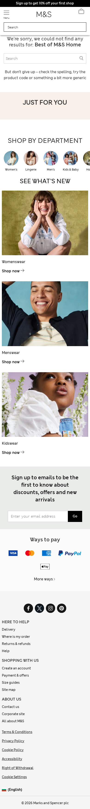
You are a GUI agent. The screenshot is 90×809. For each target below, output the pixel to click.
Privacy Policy (13, 741)
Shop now (11, 271)
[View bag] (81, 12)
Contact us (10, 707)
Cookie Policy (13, 750)
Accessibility (12, 759)
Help (5, 651)
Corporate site (13, 714)
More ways (43, 579)
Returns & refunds (16, 644)
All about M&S (13, 721)
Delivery (8, 629)
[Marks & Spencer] (44, 15)
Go (75, 516)
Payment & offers (15, 675)
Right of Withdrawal (17, 768)
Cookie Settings (14, 777)
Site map (8, 690)
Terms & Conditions (17, 732)
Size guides (11, 682)
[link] (5, 789)
